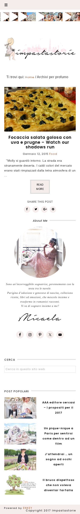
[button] (40, 5)
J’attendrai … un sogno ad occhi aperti (59, 459)
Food (53, 154)
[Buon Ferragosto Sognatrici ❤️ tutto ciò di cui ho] (57, 16)
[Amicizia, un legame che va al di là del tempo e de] (48, 16)
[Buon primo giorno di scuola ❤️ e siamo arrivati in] (40, 16)
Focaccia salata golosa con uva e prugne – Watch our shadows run (40, 142)
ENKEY (27, 508)
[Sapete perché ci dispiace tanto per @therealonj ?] (66, 16)
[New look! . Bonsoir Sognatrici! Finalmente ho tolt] (13, 16)
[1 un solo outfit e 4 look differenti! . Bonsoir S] (22, 16)
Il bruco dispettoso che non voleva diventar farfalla (58, 485)
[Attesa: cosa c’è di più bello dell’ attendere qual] (75, 16)
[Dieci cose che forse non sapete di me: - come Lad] (31, 16)
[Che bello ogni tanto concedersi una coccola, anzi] (4, 16)
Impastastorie (40, 48)
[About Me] (40, 252)
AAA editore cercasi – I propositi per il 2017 (58, 407)
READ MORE (40, 187)
